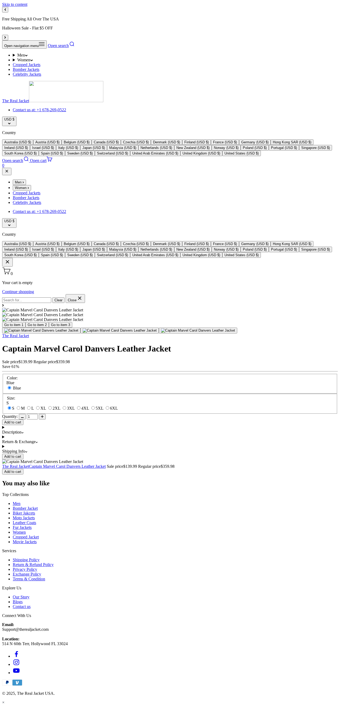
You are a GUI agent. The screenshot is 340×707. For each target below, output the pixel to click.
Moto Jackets (24, 518)
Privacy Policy (25, 569)
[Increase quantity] (42, 416)
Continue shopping (18, 291)
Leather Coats (24, 522)
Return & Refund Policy (33, 564)
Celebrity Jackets (27, 74)
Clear (58, 300)
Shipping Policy (26, 560)
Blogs (18, 601)
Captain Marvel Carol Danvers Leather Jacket (67, 466)
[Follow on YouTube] (16, 672)
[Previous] (5, 9)
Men (21, 55)
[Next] (5, 37)
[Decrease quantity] (22, 416)
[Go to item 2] (119, 330)
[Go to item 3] (198, 330)
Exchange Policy (27, 574)
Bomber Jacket (25, 508)
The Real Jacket (15, 335)
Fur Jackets (22, 527)
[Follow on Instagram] (16, 664)
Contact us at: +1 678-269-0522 (39, 110)
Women (23, 60)
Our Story (21, 597)
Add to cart (12, 422)
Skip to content (14, 4)
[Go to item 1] (41, 330)
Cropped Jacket (26, 537)
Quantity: (10, 416)
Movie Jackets (25, 541)
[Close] (6, 171)
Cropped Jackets (26, 64)
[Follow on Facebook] (16, 656)
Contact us (22, 606)
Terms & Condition (29, 579)
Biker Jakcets (24, 513)
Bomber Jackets (26, 69)
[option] (17, 142)
